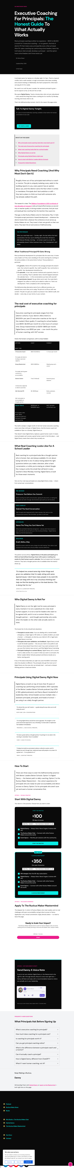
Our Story (9, 1135)
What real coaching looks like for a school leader (33, 149)
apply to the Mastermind (48, 1085)
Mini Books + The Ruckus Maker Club (17, 1119)
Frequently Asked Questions (27, 163)
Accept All (28, 1162)
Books (8, 1111)
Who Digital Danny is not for (26, 153)
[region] (19, 1157)
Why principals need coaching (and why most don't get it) (36, 143)
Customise (9, 1162)
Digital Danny (33, 1085)
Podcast (8, 1104)
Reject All (19, 1162)
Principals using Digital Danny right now (30, 156)
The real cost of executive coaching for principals (33, 146)
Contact (8, 1138)
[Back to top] (70, 1164)
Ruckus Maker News (12, 1107)
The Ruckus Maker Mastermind (15, 1126)
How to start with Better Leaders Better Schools (33, 159)
